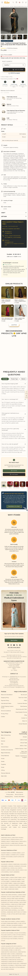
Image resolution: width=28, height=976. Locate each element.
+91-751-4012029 (17, 237)
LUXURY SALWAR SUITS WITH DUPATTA (11, 946)
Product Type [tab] (14, 379)
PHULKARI (23, 866)
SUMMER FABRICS (6, 853)
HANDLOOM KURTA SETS (7, 948)
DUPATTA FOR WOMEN (7, 933)
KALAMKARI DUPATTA (6, 936)
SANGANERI (4, 866)
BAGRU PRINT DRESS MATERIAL (15, 898)
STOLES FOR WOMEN (19, 933)
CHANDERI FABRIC (15, 881)
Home (2, 6)
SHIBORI (3, 870)
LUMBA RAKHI (14, 843)
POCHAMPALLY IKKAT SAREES (9, 927)
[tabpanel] (14, 615)
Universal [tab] (5, 379)
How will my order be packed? (10, 444)
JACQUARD (23, 864)
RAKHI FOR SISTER (14, 845)
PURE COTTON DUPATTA (19, 934)
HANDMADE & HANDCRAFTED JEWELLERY (12, 959)
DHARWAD (17, 866)
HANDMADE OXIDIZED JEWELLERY (10, 963)
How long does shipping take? (10, 383)
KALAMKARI (4, 864)
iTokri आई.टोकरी (11, 792)
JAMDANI (10, 866)
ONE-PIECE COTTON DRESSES (16, 967)
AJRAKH (10, 864)
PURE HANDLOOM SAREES (8, 921)
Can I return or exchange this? (10, 399)
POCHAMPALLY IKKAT (7, 872)
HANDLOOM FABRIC (18, 883)
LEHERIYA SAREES (22, 927)
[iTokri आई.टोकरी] (7, 2)
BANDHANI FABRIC (13, 889)
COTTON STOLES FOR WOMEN (9, 938)
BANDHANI (16, 864)
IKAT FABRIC (4, 885)
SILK (26, 870)
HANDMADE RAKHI (6, 837)
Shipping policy (9, 796)
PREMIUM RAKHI (15, 839)
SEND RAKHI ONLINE (17, 837)
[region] (14, 269)
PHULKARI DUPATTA (6, 934)
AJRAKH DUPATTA (18, 936)
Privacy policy (9, 794)
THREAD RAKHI (15, 841)
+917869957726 (8, 233)
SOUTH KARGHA (10, 90)
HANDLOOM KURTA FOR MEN (12, 957)
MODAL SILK (14, 868)
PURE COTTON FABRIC (15, 879)
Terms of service (19, 794)
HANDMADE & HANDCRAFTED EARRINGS (11, 961)
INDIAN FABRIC (5, 877)
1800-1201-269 (12, 679)
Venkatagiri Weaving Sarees (7, 6)
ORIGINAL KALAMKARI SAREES (14, 925)
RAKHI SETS (23, 841)
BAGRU (17, 870)
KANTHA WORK (11, 870)
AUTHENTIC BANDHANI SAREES (9, 923)
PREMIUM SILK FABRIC (15, 887)
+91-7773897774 (8, 237)
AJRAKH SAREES (20, 921)
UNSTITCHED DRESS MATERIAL (9, 894)
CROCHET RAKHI (5, 839)
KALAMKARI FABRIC (14, 885)
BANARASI (16, 872)
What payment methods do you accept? (10, 414)
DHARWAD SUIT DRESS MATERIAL (10, 902)
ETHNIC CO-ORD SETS (14, 950)
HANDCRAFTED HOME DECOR (9, 952)
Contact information (19, 796)
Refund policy (19, 792)
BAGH (22, 870)
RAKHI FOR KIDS (5, 843)
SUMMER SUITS (15, 854)
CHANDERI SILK (6, 868)
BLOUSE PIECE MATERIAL (7, 969)
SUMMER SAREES (16, 853)
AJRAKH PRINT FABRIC (16, 877)
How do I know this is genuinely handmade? (10, 429)
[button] (2, 2)
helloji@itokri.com (9, 242)
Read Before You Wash (14, 506)
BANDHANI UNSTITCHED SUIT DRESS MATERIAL (13, 900)
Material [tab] (23, 379)
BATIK (20, 868)
